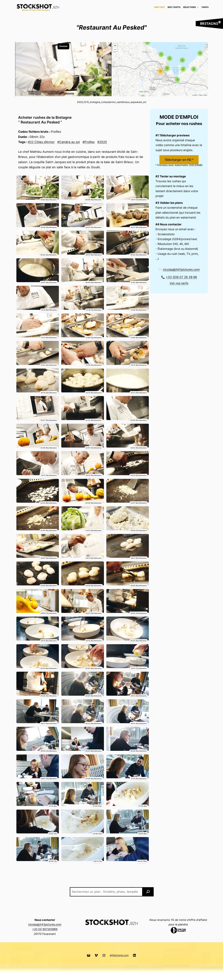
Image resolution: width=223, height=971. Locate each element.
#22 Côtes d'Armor (41, 142)
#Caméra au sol (68, 142)
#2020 (102, 142)
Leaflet (194, 95)
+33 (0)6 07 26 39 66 (181, 277)
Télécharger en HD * (179, 160)
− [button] (115, 49)
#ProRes (89, 142)
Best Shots (174, 7)
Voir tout (159, 7)
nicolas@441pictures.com (181, 269)
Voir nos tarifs (179, 283)
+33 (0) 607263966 (44, 929)
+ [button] (115, 45)
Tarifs (205, 7)
